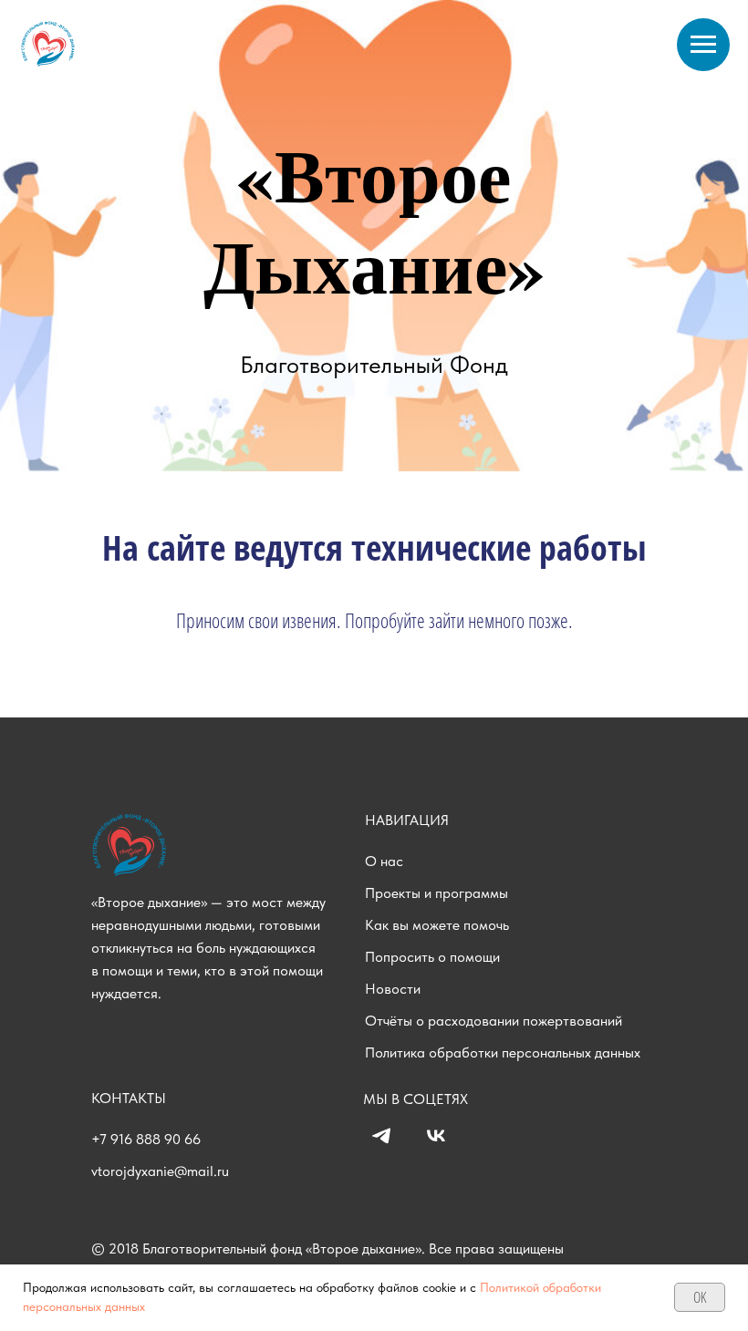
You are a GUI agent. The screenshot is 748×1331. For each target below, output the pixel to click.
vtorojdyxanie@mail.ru (160, 1171)
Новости (393, 988)
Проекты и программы (436, 893)
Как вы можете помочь (437, 925)
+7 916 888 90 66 (146, 1139)
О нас (384, 861)
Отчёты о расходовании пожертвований (493, 1020)
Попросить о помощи (432, 956)
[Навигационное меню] (703, 45)
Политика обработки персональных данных (502, 1052)
